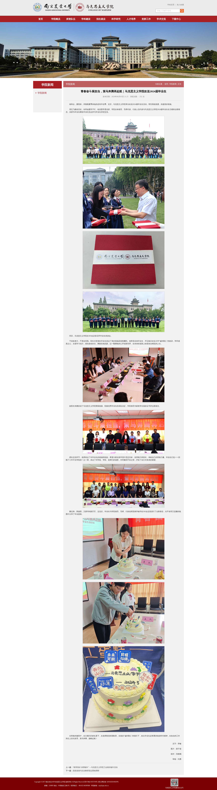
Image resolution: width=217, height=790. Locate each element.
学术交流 (161, 19)
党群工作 (146, 19)
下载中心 (176, 19)
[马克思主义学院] (95, 11)
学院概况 (55, 19)
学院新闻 (42, 93)
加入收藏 (180, 5)
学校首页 (170, 5)
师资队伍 (70, 19)
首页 (40, 19)
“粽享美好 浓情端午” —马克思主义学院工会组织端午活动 (95, 767)
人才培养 (131, 19)
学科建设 (85, 19)
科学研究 (116, 19)
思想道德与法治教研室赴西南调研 (86, 771)
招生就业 (100, 19)
